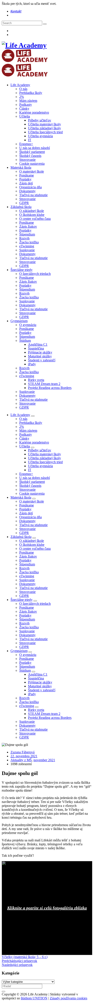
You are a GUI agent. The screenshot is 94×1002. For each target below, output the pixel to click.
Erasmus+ (26, 144)
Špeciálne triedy (21, 270)
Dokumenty (27, 191)
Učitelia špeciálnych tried (45, 132)
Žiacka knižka (29, 242)
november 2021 (44, 760)
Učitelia (24, 116)
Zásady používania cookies (68, 998)
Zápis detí (26, 183)
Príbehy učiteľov (39, 120)
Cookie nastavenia (32, 163)
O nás (23, 89)
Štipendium (27, 234)
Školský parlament (32, 152)
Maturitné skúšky (40, 356)
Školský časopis (30, 156)
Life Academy (20, 85)
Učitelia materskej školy (44, 124)
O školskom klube (31, 215)
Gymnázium (19, 321)
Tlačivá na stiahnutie (33, 195)
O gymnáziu (27, 325)
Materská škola (20, 167)
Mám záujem (28, 100)
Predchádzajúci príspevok (19, 961)
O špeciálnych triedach (35, 274)
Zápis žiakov (28, 226)
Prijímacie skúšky (40, 352)
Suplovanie (27, 250)
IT (29, 140)
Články (24, 108)
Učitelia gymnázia (40, 136)
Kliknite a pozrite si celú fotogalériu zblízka (47, 907)
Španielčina (36, 348)
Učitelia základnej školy (44, 128)
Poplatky (25, 179)
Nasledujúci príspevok (17, 965)
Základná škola (20, 207)
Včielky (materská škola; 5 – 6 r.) (24, 957)
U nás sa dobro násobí (34, 148)
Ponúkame (26, 175)
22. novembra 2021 (23, 756)
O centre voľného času (35, 218)
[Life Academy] (25, 59)
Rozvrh (24, 238)
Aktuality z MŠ (21, 760)
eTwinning (26, 246)
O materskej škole (31, 171)
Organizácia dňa (30, 187)
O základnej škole (31, 211)
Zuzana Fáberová (22, 752)
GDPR (24, 203)
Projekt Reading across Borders (49, 388)
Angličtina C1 (37, 344)
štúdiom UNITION (34, 998)
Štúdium (25, 340)
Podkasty (25, 104)
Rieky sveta (36, 380)
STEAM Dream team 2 (44, 384)
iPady (32, 364)
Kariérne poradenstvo (34, 112)
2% (21, 97)
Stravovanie (27, 159)
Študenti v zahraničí (41, 360)
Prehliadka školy (30, 93)
